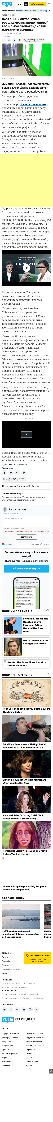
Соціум (29, 1054)
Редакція (6, 961)
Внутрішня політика (10, 1034)
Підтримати (39, 4)
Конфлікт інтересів (34, 1042)
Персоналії (30, 1050)
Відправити (26, 537)
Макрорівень (7, 1042)
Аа (26, 4)
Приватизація (8, 1050)
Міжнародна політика (11, 1038)
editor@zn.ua (37, 998)
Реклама (6, 965)
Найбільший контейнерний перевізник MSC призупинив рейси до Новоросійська (20, 934)
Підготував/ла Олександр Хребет (19, 486)
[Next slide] (49, 10)
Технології (6, 1061)
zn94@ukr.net (32, 994)
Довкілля (6, 1065)
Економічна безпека (35, 1046)
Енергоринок (7, 1046)
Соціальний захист (34, 1034)
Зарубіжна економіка (35, 1038)
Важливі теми (8, 11)
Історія (29, 1058)
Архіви (5, 957)
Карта (4, 973)
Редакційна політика (11, 969)
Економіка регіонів (10, 1054)
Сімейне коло (32, 1062)
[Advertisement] (26, 180)
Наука (4, 1057)
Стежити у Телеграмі (28, 569)
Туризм (29, 1066)
